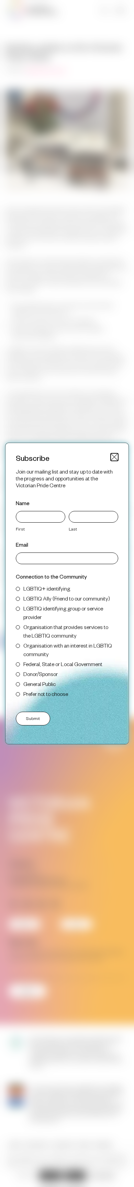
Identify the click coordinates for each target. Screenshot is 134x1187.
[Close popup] (114, 457)
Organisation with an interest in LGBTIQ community (67, 649)
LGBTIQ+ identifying (46, 588)
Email (22, 544)
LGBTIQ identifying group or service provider (63, 612)
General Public (39, 683)
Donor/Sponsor (40, 674)
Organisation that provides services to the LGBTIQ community (65, 631)
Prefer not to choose (45, 693)
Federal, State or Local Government (62, 664)
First (20, 529)
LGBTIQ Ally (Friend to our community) (66, 598)
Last (73, 529)
